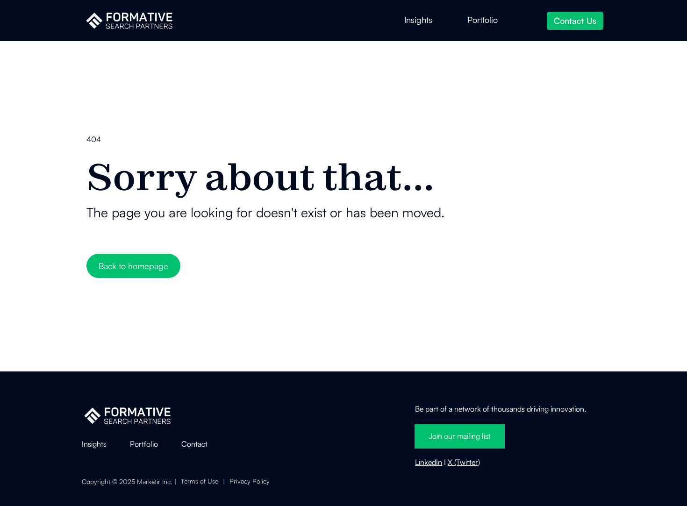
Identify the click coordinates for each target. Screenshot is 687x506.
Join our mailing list (460, 436)
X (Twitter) (464, 462)
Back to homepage (133, 266)
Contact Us (575, 20)
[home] (129, 20)
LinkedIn (428, 462)
